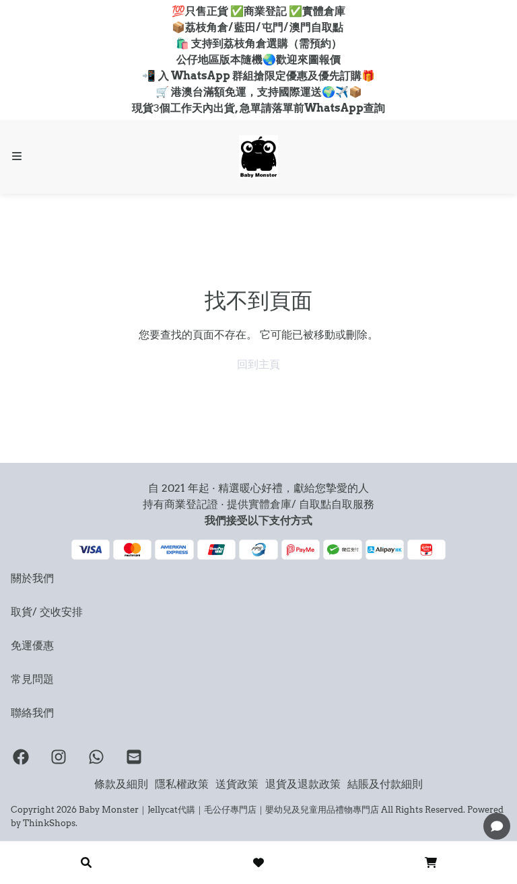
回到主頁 (258, 364)
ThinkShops (49, 822)
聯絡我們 (32, 712)
